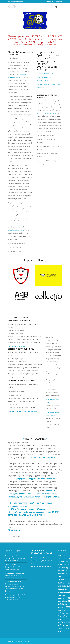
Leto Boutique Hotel (16, 346)
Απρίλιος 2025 (64, 577)
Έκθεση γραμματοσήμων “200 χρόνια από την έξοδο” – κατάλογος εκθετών (15, 597)
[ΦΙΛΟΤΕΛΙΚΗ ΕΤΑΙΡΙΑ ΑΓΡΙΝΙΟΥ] (12, 7)
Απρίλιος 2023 (64, 607)
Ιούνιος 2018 (63, 628)
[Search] (55, 7)
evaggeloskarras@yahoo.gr (16, 230)
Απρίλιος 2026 (64, 558)
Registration (59, 1)
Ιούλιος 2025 (63, 570)
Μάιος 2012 (62, 631)
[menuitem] (50, 1)
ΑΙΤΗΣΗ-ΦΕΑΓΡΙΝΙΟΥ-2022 (45, 73)
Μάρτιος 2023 (64, 610)
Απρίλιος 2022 (64, 622)
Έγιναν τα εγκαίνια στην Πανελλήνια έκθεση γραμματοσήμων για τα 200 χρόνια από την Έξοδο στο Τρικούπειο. (14, 586)
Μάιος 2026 (62, 555)
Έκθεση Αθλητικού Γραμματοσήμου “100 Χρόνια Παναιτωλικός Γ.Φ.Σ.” (15, 558)
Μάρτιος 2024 (64, 595)
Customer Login (50, 1)
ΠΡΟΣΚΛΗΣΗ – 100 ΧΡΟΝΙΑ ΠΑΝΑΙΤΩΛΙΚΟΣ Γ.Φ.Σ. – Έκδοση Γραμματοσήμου (14, 575)
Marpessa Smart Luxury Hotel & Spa (23, 411)
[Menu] (59, 7)
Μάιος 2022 (62, 619)
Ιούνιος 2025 (63, 573)
